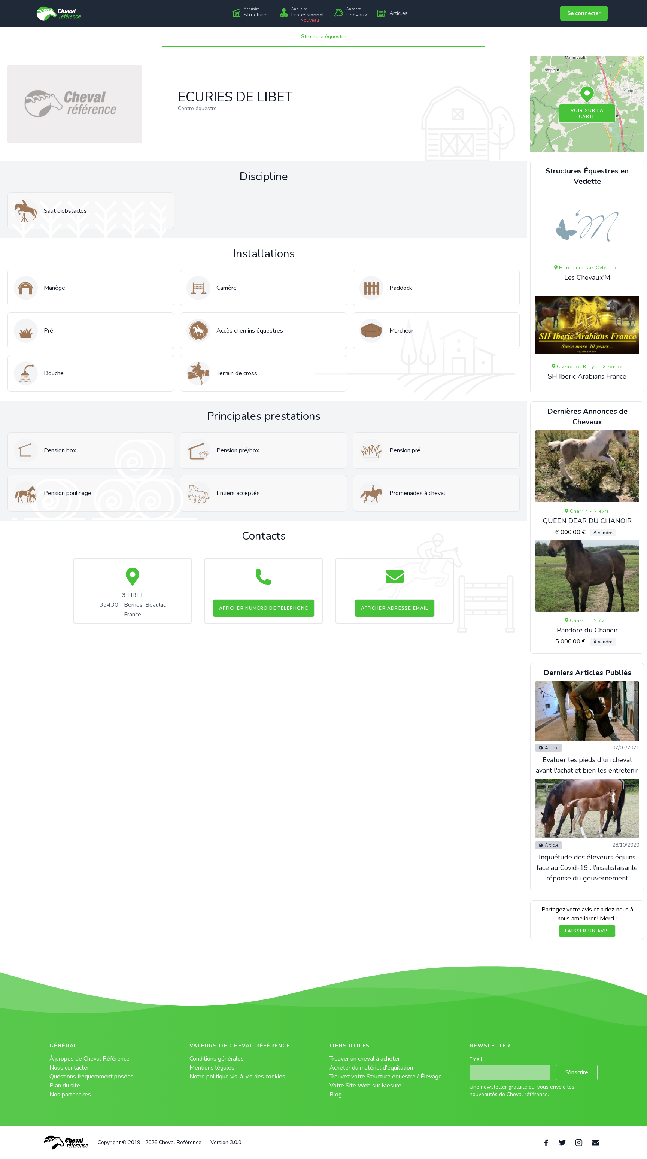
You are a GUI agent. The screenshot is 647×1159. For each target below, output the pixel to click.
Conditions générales (216, 1059)
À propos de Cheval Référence (89, 1059)
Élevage (431, 1076)
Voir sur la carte (587, 113)
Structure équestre (323, 36)
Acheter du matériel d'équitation (371, 1068)
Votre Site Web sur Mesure (365, 1085)
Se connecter (584, 13)
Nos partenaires (70, 1094)
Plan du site (64, 1085)
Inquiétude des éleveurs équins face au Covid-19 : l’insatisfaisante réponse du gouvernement (587, 868)
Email (476, 1059)
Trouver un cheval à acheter (364, 1059)
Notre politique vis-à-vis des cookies (237, 1076)
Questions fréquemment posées (91, 1076)
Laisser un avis (587, 931)
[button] (587, 94)
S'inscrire (576, 1072)
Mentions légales (211, 1068)
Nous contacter (69, 1068)
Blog (335, 1094)
